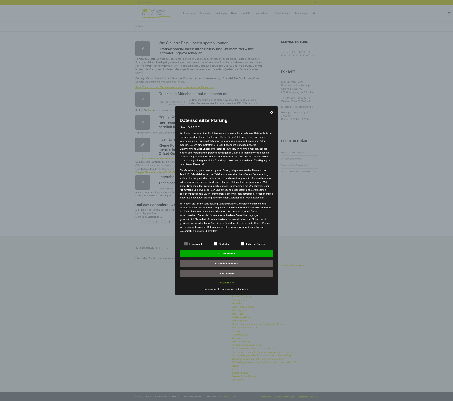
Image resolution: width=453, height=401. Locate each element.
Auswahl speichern (226, 263)
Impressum (210, 289)
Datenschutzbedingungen (235, 289)
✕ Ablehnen (226, 273)
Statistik (224, 244)
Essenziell (195, 244)
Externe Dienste (256, 244)
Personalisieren (226, 282)
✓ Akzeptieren (226, 253)
